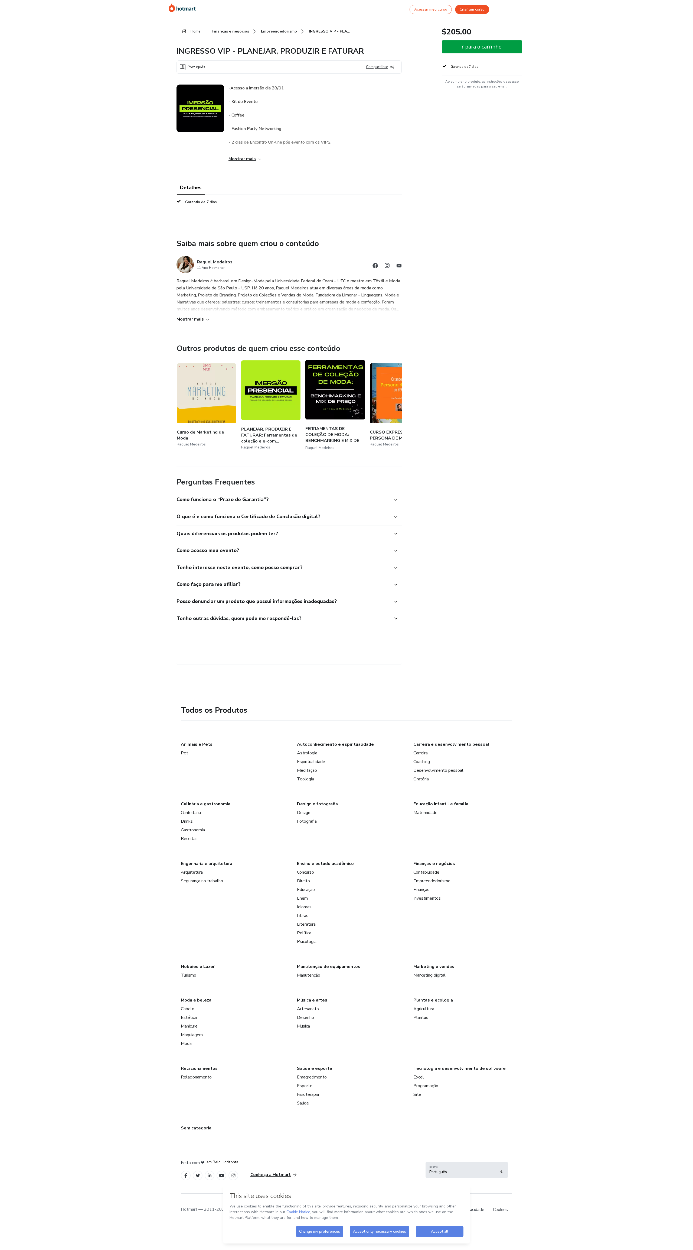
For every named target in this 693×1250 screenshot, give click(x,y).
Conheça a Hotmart (270, 1175)
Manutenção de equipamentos (328, 967)
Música (303, 1026)
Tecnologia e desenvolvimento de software (459, 1068)
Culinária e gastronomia (205, 804)
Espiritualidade (311, 762)
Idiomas (304, 907)
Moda (186, 1043)
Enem (302, 898)
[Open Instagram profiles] (233, 1175)
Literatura (306, 924)
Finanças (421, 890)
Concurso (305, 872)
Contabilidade (426, 872)
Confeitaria (191, 813)
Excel (418, 1077)
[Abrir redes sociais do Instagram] (387, 266)
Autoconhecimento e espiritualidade (335, 744)
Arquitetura (192, 872)
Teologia (305, 779)
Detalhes (190, 187)
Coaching (421, 762)
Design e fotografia (317, 804)
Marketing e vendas (433, 967)
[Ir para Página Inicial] (182, 7)
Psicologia (306, 942)
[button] (283, 500)
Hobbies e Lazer (198, 967)
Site (417, 1094)
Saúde (303, 1103)
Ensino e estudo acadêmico (325, 864)
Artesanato (308, 1009)
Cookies (500, 1210)
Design (303, 813)
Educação (306, 890)
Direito (303, 881)
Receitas (189, 839)
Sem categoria (196, 1128)
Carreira (420, 753)
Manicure (189, 1026)
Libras (302, 916)
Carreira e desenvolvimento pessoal (451, 744)
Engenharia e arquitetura (206, 864)
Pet (184, 753)
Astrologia (307, 753)
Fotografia (307, 821)
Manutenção (308, 975)
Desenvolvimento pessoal (438, 770)
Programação (425, 1086)
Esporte (304, 1086)
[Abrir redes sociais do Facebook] (375, 266)
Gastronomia (193, 830)
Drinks (187, 821)
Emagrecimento (312, 1077)
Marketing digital (429, 975)
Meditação (307, 770)
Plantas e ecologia (433, 1000)
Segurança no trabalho (202, 881)
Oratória (421, 779)
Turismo (188, 975)
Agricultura (423, 1009)
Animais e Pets (197, 744)
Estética (189, 1017)
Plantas (420, 1017)
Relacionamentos (199, 1068)
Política (304, 933)
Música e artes (312, 1000)
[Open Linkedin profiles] (209, 1175)
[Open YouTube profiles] (221, 1175)
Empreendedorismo (431, 881)
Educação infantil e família (440, 804)
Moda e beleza (196, 1000)
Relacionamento (196, 1077)
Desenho (305, 1017)
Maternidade (425, 813)
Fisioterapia (308, 1094)
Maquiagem (192, 1035)
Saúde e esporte (314, 1068)
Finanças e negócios (434, 864)
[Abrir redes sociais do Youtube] (399, 266)
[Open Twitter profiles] (198, 1175)
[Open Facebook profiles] (185, 1175)
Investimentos (427, 898)
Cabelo (187, 1009)
